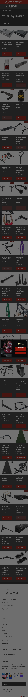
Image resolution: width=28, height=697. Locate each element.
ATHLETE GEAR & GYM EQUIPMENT (20, 350)
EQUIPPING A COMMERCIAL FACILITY (21, 352)
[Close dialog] (26, 341)
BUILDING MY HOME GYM (20, 347)
